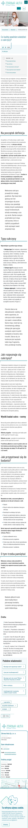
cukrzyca (5, 51)
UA (24, 8)
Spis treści (8, 58)
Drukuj (7, 716)
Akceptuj (5, 824)
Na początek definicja (11, 61)
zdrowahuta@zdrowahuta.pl (10, 754)
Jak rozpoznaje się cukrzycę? (13, 66)
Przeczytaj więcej (7, 811)
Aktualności (13, 29)
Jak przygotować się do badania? (13, 69)
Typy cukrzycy (9, 64)
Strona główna (5, 29)
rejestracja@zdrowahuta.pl (10, 752)
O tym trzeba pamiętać (11, 72)
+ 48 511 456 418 (6, 749)
